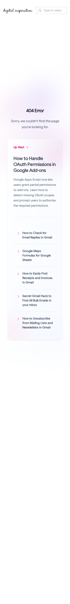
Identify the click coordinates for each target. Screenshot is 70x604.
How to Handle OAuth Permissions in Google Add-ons (34, 164)
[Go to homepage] (18, 10)
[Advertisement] (35, 53)
